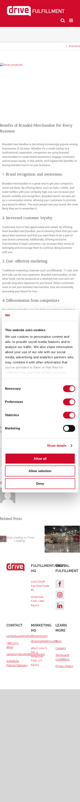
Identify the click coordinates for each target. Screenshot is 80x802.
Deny (40, 483)
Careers (60, 648)
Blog (58, 641)
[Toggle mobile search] (63, 20)
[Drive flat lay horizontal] (40, 89)
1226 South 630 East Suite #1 (40, 585)
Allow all (40, 458)
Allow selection (40, 471)
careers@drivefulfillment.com (25, 654)
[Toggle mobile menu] (71, 20)
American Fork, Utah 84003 (37, 601)
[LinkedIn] (59, 605)
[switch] (69, 401)
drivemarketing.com (44, 641)
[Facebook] (59, 584)
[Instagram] (59, 594)
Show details (56, 445)
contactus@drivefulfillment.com (27, 636)
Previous (74, 46)
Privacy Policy (64, 666)
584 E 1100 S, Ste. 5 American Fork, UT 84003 (39, 656)
